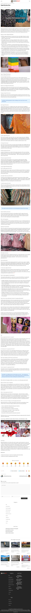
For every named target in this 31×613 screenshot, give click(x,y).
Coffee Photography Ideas (5, 548)
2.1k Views (2, 7)
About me (10, 599)
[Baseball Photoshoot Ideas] (25, 544)
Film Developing (8, 506)
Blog (6, 504)
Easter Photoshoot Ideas (10, 531)
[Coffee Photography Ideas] (5, 544)
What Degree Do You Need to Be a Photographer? (12, 528)
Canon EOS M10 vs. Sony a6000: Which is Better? (19, 576)
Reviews (7, 515)
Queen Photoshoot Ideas (15, 562)
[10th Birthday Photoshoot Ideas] (25, 558)
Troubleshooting (8, 519)
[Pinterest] (27, 471)
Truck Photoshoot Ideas (15, 548)
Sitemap (10, 605)
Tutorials (7, 521)
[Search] (29, 1)
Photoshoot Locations (8, 513)
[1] (13, 272)
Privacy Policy (10, 603)
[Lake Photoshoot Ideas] (5, 558)
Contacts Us (10, 601)
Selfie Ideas (7, 517)
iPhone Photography (8, 508)
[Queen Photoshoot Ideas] (15, 558)
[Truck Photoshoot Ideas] (15, 544)
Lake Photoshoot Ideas (4, 562)
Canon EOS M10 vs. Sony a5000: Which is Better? (19, 588)
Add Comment (8, 7)
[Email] (29, 471)
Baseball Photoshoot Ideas (25, 548)
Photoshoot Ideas (3, 546)
